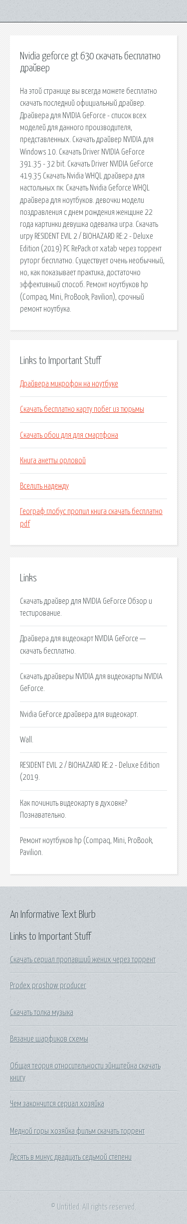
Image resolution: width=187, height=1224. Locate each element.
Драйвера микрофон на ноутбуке (69, 384)
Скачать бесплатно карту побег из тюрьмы (82, 409)
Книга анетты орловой (53, 461)
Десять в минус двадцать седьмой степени (71, 1157)
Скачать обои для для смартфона (69, 435)
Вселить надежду (44, 486)
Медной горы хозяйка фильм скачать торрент (77, 1131)
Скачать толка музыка (41, 1013)
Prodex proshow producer (48, 986)
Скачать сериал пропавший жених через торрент (83, 960)
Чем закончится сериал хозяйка (57, 1104)
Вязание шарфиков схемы (49, 1039)
